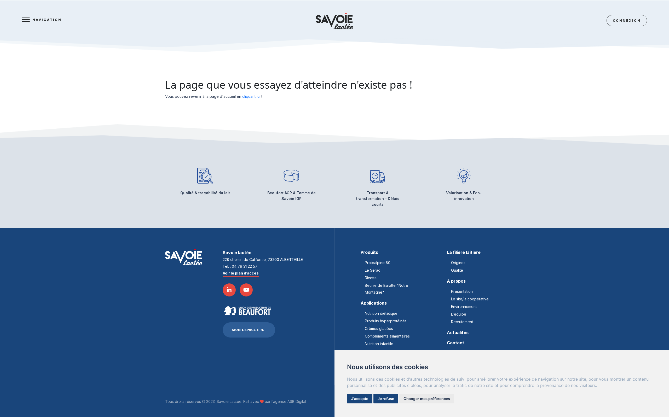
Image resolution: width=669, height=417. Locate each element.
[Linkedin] (229, 289)
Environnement (464, 306)
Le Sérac (372, 270)
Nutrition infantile (379, 343)
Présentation (462, 291)
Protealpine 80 (377, 262)
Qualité (457, 270)
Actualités (458, 332)
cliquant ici (251, 96)
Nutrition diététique (381, 313)
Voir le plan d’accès (241, 273)
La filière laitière (464, 252)
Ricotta (371, 278)
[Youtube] (246, 289)
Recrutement (462, 321)
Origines (458, 262)
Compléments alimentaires (387, 336)
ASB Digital (296, 401)
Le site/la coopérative (470, 299)
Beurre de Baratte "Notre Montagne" (386, 288)
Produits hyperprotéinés (386, 321)
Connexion (627, 20)
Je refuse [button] (386, 398)
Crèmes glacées (379, 328)
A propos (456, 281)
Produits (369, 252)
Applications (374, 303)
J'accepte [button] (359, 398)
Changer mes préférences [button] (426, 398)
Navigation (47, 20)
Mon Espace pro (248, 330)
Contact (455, 342)
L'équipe (458, 314)
